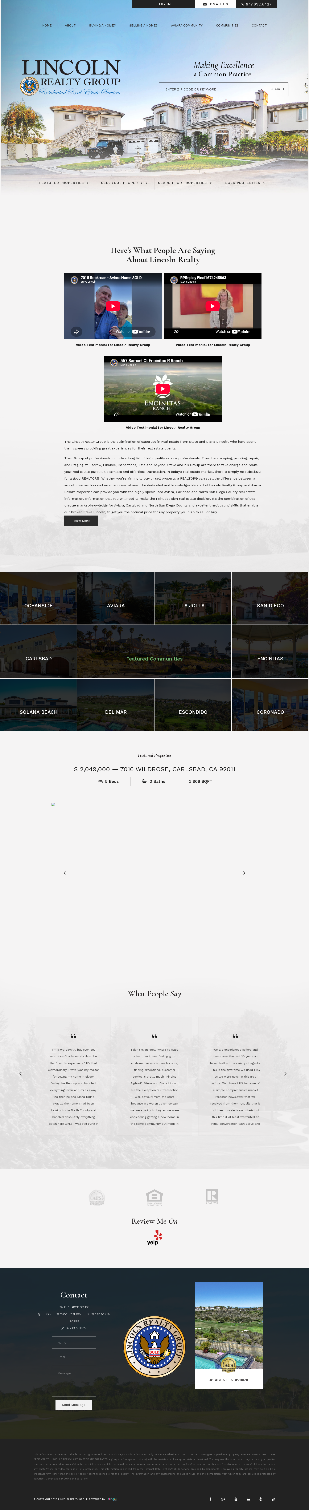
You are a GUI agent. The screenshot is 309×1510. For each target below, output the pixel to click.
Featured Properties (61, 183)
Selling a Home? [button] (143, 25)
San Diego (270, 606)
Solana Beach (39, 712)
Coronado (270, 712)
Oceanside (38, 606)
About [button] (70, 25)
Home (47, 25)
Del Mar (116, 712)
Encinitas (270, 659)
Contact (259, 25)
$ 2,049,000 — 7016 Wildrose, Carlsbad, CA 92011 (154, 769)
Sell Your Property (122, 183)
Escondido (193, 712)
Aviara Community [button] (187, 25)
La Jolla (193, 606)
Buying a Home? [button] (102, 25)
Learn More (81, 521)
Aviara (116, 606)
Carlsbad (39, 659)
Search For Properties (182, 183)
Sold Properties (242, 183)
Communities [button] (227, 25)
